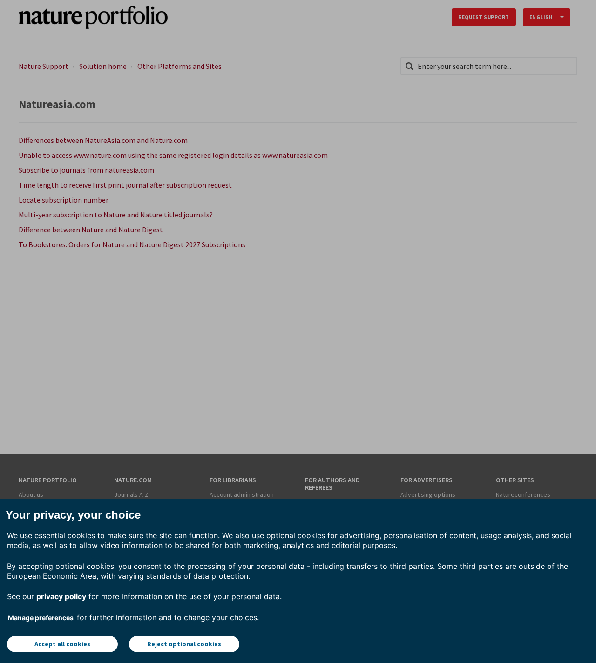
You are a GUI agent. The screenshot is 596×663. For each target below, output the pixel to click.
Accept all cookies (62, 644)
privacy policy (61, 596)
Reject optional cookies (184, 644)
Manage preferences (41, 618)
